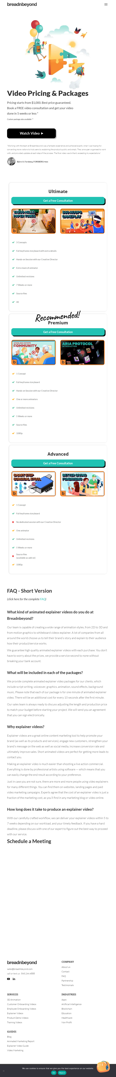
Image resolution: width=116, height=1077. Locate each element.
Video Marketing (15, 1050)
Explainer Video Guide (18, 1045)
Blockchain (67, 1008)
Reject (62, 1073)
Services (12, 994)
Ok (53, 1073)
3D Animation (14, 999)
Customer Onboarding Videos (21, 1004)
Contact (65, 971)
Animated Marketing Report (20, 1041)
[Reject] (3, 1070)
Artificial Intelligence (71, 1004)
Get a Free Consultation (58, 200)
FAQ (42, 599)
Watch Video (30, 133)
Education (66, 1013)
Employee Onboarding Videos (21, 1008)
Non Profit (67, 1022)
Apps (64, 999)
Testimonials (68, 985)
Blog (9, 1036)
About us (66, 967)
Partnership (67, 980)
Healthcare (67, 1017)
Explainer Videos (15, 1013)
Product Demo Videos (17, 1017)
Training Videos (14, 1022)
